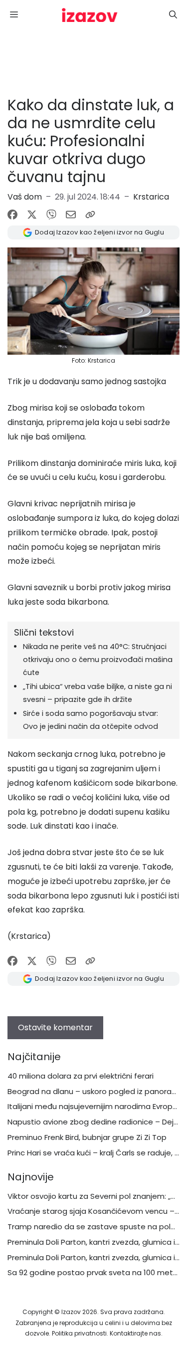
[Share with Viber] (51, 215)
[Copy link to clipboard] (90, 215)
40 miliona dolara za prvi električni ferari (80, 1076)
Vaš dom (24, 197)
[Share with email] (71, 215)
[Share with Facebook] (12, 215)
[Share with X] (32, 215)
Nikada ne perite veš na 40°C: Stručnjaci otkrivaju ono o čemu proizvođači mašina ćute (98, 659)
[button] (173, 15)
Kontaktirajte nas (135, 1333)
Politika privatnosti (79, 1333)
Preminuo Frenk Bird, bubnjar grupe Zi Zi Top (87, 1137)
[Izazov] (90, 15)
